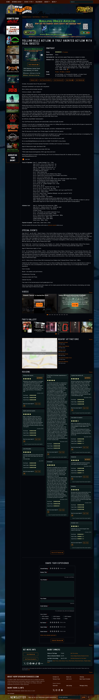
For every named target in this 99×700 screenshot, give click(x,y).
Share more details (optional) (48, 635)
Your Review (44, 579)
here (29, 669)
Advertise (55, 685)
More (54, 2)
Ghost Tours (45, 17)
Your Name (43, 598)
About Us (68, 677)
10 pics (57, 71)
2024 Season (56, 616)
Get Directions (58, 80)
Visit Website (32, 64)
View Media (69, 80)
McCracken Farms (63, 354)
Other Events (71, 660)
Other (66, 618)
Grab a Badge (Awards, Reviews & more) (80, 655)
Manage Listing (83, 685)
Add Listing (69, 685)
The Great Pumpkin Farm (65, 357)
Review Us (33, 80)
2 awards (67, 71)
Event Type (28, 2)
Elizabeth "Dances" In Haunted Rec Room (35, 295)
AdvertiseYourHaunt (12, 157)
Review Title (44, 572)
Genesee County (26, 17)
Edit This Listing (74, 653)
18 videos (62, 71)
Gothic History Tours (63, 660)
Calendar (39, 2)
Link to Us (69, 679)
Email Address (44, 606)
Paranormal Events (79, 660)
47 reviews (65, 52)
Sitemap (82, 677)
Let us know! (10, 693)
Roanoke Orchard (63, 342)
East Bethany (36, 17)
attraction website (52, 225)
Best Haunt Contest (85, 679)
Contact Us (56, 677)
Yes (36, 403)
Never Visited (56, 618)
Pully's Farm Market (64, 346)
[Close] (88, 697)
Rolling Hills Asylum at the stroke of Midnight (72, 295)
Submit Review (57, 640)
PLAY (39, 305)
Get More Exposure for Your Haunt (78, 658)
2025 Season (45, 616)
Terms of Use (56, 679)
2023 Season (68, 616)
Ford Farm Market (63, 361)
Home (8, 2)
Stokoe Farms (62, 350)
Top (90, 292)
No (39, 403)
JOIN (83, 697)
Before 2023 (45, 618)
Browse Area (16, 2)
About (46, 2)
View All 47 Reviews (56, 552)
